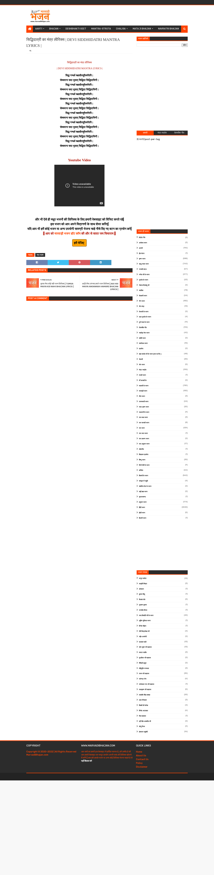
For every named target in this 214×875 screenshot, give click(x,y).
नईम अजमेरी (143, 637)
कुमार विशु (142, 594)
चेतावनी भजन (143, 296)
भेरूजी (141, 359)
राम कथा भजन (143, 417)
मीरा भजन (142, 396)
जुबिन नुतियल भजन (145, 621)
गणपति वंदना (142, 269)
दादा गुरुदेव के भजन (145, 317)
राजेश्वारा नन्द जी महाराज (146, 684)
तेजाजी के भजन (143, 312)
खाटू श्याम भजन (144, 264)
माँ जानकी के (142, 380)
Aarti (38, 28)
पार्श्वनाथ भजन (143, 343)
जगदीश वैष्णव (143, 610)
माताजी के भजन (143, 386)
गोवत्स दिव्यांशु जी (144, 285)
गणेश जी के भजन (144, 275)
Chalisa (121, 28)
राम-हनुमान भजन (144, 444)
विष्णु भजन (142, 460)
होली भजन (142, 513)
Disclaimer (142, 767)
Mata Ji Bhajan (142, 28)
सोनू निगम (142, 726)
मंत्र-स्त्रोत (40, 255)
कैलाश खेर (142, 599)
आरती (141, 248)
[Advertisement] (131, 15)
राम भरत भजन (143, 433)
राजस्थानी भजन (143, 402)
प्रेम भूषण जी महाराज (145, 647)
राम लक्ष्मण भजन (144, 439)
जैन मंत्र (141, 306)
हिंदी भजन (142, 507)
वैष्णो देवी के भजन (144, 465)
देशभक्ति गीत (143, 327)
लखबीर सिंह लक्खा (144, 695)
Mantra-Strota (101, 28)
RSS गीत (142, 237)
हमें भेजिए (79, 243)
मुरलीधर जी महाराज (145, 658)
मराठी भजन (142, 375)
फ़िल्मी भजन (142, 518)
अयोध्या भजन (143, 243)
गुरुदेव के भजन (143, 280)
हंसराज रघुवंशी (143, 732)
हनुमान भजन (142, 502)
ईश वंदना (141, 253)
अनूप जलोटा (142, 578)
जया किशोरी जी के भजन (146, 615)
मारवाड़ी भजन (143, 391)
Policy (139, 763)
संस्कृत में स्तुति (143, 481)
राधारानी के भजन (144, 412)
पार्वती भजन (142, 338)
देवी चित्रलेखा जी (144, 631)
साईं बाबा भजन (143, 492)
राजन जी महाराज (144, 674)
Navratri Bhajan (168, 28)
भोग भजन (142, 365)
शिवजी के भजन (143, 476)
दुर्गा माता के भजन (144, 322)
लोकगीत (141, 449)
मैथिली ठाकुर (142, 663)
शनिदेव (141, 470)
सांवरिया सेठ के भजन (145, 486)
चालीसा (141, 290)
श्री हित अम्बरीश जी (145, 721)
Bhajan (53, 28)
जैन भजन (142, 301)
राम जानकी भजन (144, 423)
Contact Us (142, 759)
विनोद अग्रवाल (143, 711)
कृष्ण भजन (142, 259)
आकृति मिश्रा (143, 584)
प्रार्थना (141, 349)
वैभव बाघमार (142, 716)
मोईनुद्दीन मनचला (144, 668)
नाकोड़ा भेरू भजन (144, 333)
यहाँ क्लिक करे (86, 761)
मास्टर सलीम (143, 652)
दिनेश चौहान (142, 626)
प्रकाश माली (142, 642)
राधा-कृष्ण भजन (144, 407)
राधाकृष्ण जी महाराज (145, 690)
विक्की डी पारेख (143, 705)
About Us (141, 755)
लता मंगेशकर (143, 700)
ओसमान (141, 589)
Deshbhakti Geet (75, 28)
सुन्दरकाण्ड (142, 497)
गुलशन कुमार (143, 605)
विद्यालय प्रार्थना (143, 454)
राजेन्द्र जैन (142, 679)
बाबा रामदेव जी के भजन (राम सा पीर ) (150, 354)
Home (139, 752)
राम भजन (142, 428)
